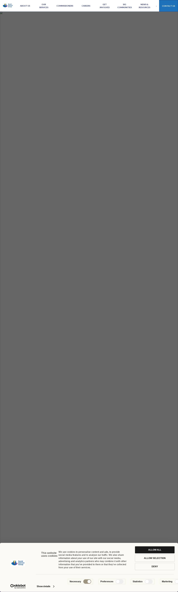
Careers (86, 6)
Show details (43, 586)
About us (25, 6)
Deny (155, 566)
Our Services (43, 5)
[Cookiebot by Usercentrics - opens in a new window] (18, 586)
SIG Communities (124, 5)
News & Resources (144, 5)
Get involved (105, 5)
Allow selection (155, 558)
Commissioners (64, 6)
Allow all (154, 550)
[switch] (119, 581)
